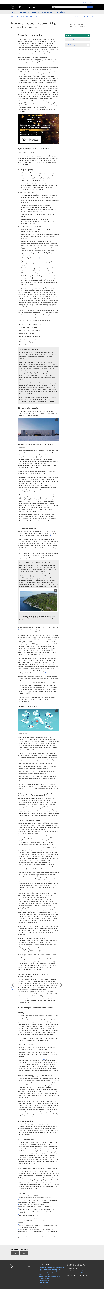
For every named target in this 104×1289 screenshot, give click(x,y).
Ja (15, 1253)
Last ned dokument (72, 40)
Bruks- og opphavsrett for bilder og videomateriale (50, 1277)
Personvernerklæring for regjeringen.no (51, 1271)
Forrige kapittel (13, 988)
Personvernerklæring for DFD (75, 1272)
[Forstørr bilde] (56, 115)
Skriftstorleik (82, 2)
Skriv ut (91, 16)
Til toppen (38, 1242)
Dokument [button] (24, 12)
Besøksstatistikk (45, 1280)
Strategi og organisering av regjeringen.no (52, 1267)
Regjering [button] (60, 12)
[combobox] (69, 7)
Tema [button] (13, 12)
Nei (24, 1253)
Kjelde (83, 16)
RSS (41, 1284)
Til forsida (69, 35)
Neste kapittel (61, 988)
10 (44, 1059)
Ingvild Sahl (81, 1268)
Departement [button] (47, 12)
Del (77, 16)
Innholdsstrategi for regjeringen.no (50, 1269)
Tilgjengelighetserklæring (47, 1274)
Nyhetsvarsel (44, 1282)
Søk (90, 7)
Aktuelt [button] (35, 12)
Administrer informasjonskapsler (49, 1273)
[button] (20, 16)
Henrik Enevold (79, 1270)
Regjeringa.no (27, 7)
